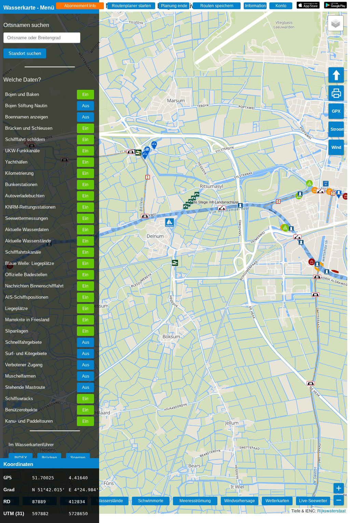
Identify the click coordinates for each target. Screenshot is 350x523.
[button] (315, 294)
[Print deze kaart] (336, 93)
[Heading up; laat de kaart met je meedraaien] (336, 75)
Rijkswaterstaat (331, 510)
